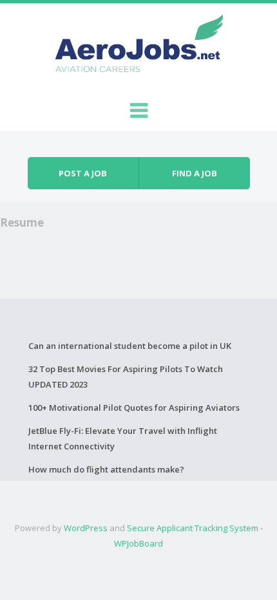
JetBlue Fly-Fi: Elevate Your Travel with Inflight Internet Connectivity (122, 438)
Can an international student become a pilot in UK (129, 346)
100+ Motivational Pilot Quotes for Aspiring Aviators (134, 407)
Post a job (83, 173)
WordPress (86, 528)
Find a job (194, 173)
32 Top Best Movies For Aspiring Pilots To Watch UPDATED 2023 (125, 376)
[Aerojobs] (138, 46)
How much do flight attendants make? (106, 469)
